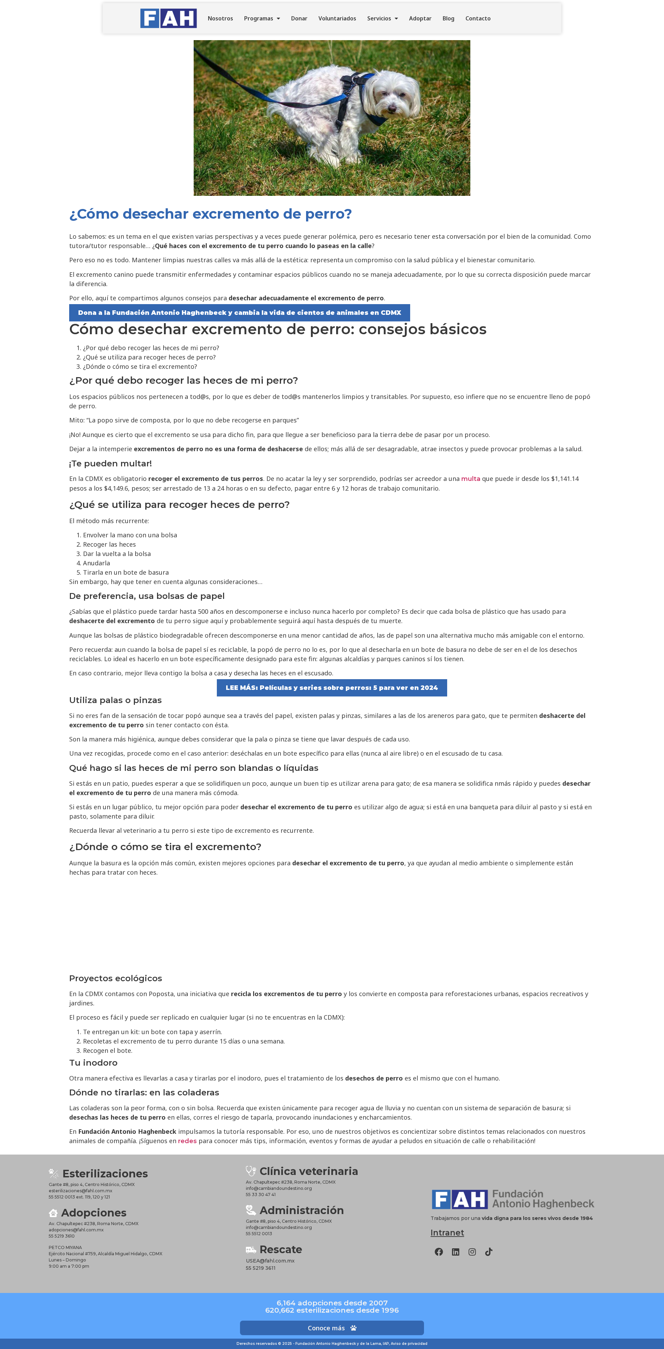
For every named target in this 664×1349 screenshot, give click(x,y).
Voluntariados (337, 18)
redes (187, 1141)
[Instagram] (472, 1251)
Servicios (379, 18)
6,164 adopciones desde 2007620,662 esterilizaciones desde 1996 (332, 1306)
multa (470, 479)
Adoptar (420, 18)
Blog (448, 18)
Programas (258, 18)
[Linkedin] (455, 1251)
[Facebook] (439, 1251)
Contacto (478, 18)
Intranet (447, 1233)
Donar (299, 18)
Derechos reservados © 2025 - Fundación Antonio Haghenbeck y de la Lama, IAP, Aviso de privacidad (332, 1343)
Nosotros (220, 18)
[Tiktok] (488, 1251)
